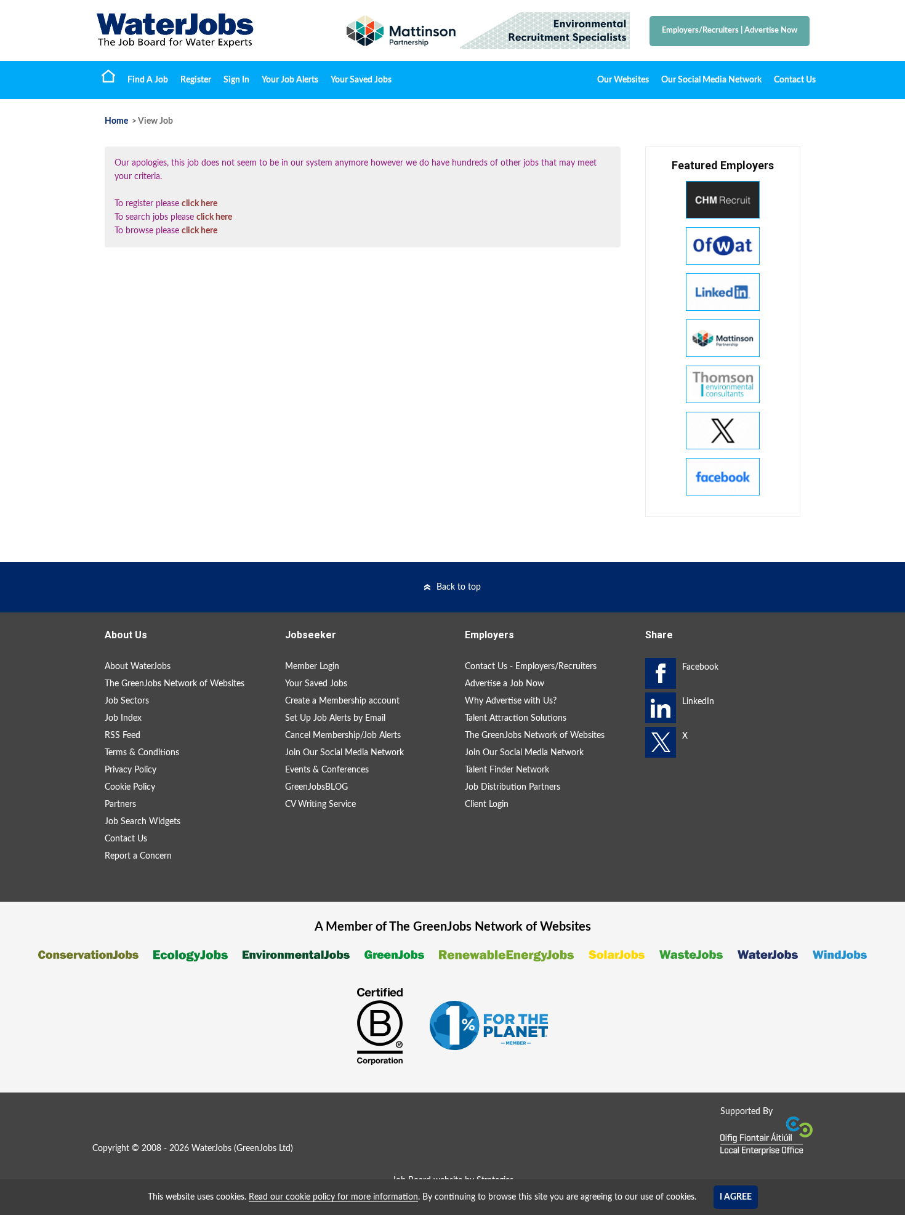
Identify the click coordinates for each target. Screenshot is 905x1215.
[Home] (206, 30)
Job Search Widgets (142, 821)
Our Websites (623, 80)
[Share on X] (660, 742)
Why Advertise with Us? (511, 701)
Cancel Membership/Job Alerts (343, 735)
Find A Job (147, 80)
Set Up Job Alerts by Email (335, 718)
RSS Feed (122, 735)
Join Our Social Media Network (344, 752)
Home (108, 75)
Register (195, 80)
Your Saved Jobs (361, 80)
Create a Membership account (342, 701)
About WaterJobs (138, 666)
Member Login (312, 666)
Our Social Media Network (711, 80)
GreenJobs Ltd (263, 1148)
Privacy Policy (130, 770)
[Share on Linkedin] (660, 707)
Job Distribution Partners (512, 787)
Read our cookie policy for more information (333, 1197)
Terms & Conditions (142, 752)
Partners (120, 804)
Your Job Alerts (290, 80)
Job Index (123, 718)
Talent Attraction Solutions (515, 718)
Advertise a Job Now (504, 684)
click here (199, 203)
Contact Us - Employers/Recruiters (531, 666)
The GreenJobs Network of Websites (174, 684)
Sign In (236, 80)
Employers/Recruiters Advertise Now (729, 30)
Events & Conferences (327, 770)
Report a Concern (138, 856)
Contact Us (795, 80)
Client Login (487, 804)
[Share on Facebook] (660, 673)
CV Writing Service (320, 804)
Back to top (458, 587)
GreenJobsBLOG (316, 787)
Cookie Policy (130, 787)
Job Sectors (127, 701)
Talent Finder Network (507, 770)
